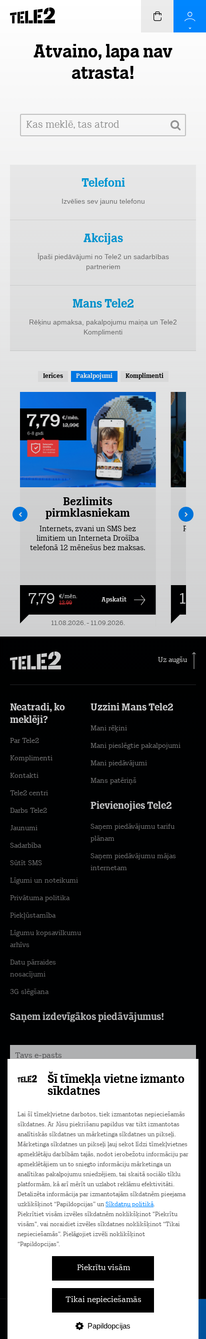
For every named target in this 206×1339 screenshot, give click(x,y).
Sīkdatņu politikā (130, 1205)
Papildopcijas (109, 1326)
